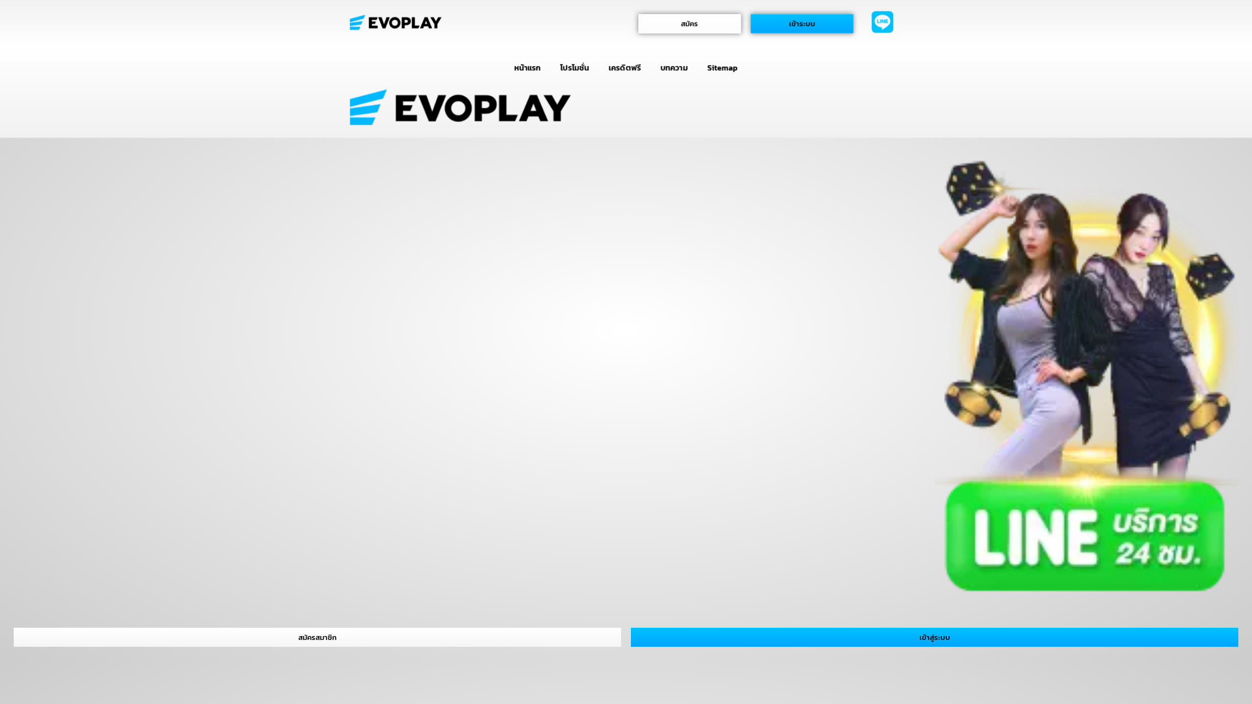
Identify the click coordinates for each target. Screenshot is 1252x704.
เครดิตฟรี (625, 67)
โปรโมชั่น (574, 67)
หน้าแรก (527, 67)
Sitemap (722, 67)
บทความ (674, 67)
